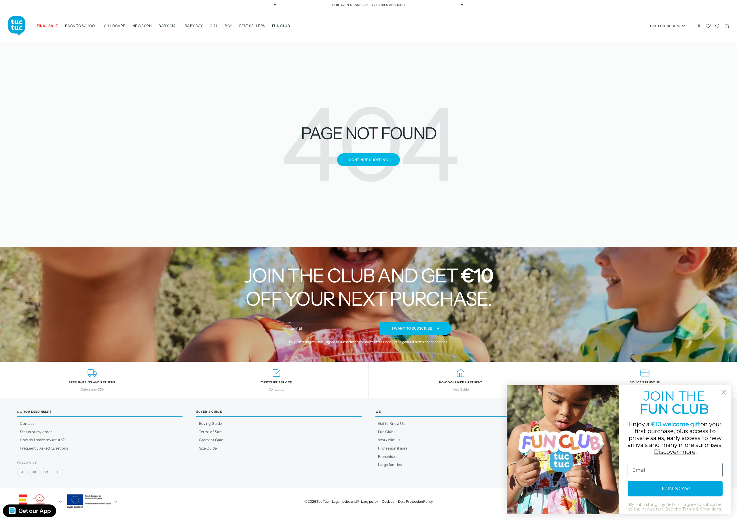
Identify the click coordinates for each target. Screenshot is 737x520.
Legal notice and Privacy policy (355, 501)
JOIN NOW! (675, 488)
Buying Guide (210, 423)
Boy (228, 26)
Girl (214, 26)
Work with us (389, 439)
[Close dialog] (724, 392)
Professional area (392, 448)
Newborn (142, 26)
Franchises (387, 456)
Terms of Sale (210, 431)
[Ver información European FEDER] (91, 502)
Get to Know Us (391, 423)
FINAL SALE (47, 26)
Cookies (388, 501)
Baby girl (168, 26)
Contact (27, 423)
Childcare (115, 26)
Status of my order (36, 431)
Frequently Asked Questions (44, 448)
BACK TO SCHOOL (81, 26)
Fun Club (281, 26)
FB (34, 472)
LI (58, 472)
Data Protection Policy (415, 501)
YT (46, 472)
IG (22, 472)
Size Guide (208, 448)
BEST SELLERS (252, 26)
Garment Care (211, 439)
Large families (390, 464)
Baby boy (194, 26)
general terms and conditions (424, 342)
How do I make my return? (42, 439)
